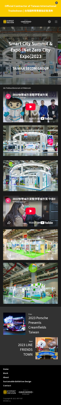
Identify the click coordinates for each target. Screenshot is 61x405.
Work (5, 373)
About (6, 377)
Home (5, 369)
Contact (7, 385)
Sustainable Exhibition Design (17, 381)
